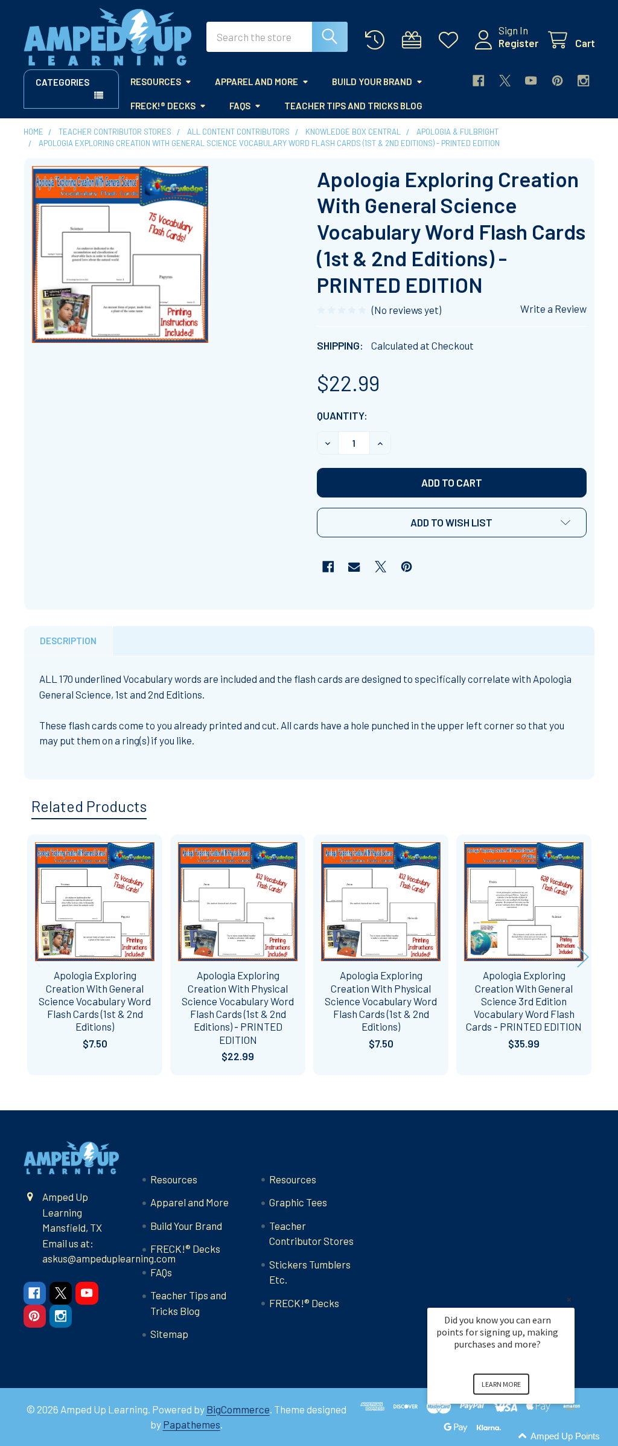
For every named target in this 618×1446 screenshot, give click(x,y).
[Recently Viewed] (377, 40)
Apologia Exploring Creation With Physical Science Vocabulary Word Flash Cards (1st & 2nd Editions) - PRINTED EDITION (238, 1007)
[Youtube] (531, 80)
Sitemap (169, 1334)
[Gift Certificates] (414, 40)
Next (583, 956)
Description (68, 640)
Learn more (501, 1384)
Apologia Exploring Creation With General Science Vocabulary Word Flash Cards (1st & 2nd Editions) (95, 1000)
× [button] (569, 1299)
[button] (452, 522)
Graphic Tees (298, 1202)
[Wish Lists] (451, 40)
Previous (36, 956)
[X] (505, 80)
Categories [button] (62, 82)
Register (518, 43)
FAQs (239, 105)
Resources (155, 81)
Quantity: (342, 415)
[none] (120, 254)
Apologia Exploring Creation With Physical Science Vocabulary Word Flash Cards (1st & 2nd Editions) (381, 1000)
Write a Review (553, 308)
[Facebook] (478, 80)
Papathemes (191, 1424)
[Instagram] (583, 80)
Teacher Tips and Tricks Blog (353, 105)
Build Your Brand (372, 81)
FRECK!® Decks (163, 105)
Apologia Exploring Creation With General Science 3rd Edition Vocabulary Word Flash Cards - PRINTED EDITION (524, 1000)
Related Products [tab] (89, 806)
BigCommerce (238, 1409)
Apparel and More (256, 81)
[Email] (354, 566)
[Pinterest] (557, 80)
